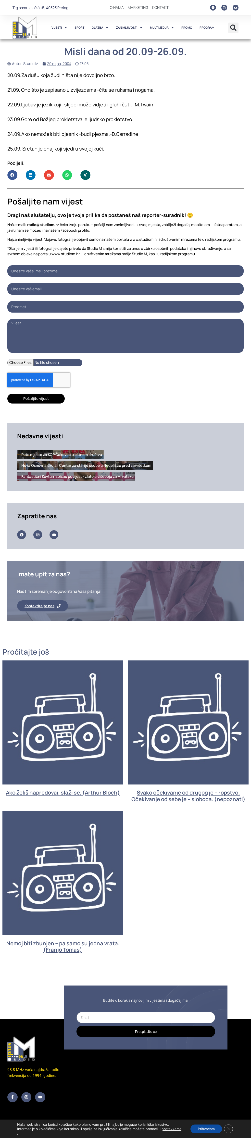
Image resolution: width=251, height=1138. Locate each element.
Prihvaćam (206, 1129)
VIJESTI (56, 27)
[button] (233, 28)
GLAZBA (97, 27)
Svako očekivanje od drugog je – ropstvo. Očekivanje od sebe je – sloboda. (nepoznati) (188, 796)
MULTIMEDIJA (159, 27)
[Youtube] (235, 8)
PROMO (186, 27)
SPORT (79, 27)
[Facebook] (213, 8)
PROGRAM (207, 27)
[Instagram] (224, 8)
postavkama (171, 1129)
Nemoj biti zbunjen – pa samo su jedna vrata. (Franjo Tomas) (62, 946)
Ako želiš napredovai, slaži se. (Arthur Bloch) (63, 792)
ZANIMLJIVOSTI (126, 27)
